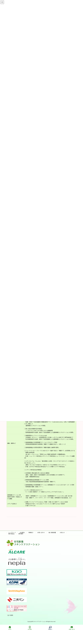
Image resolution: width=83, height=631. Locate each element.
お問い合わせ (41, 532)
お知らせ (62, 532)
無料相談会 (11, 534)
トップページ (12, 532)
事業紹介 (31, 532)
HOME (9, 629)
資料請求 (20, 534)
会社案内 (22, 532)
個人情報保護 (52, 532)
